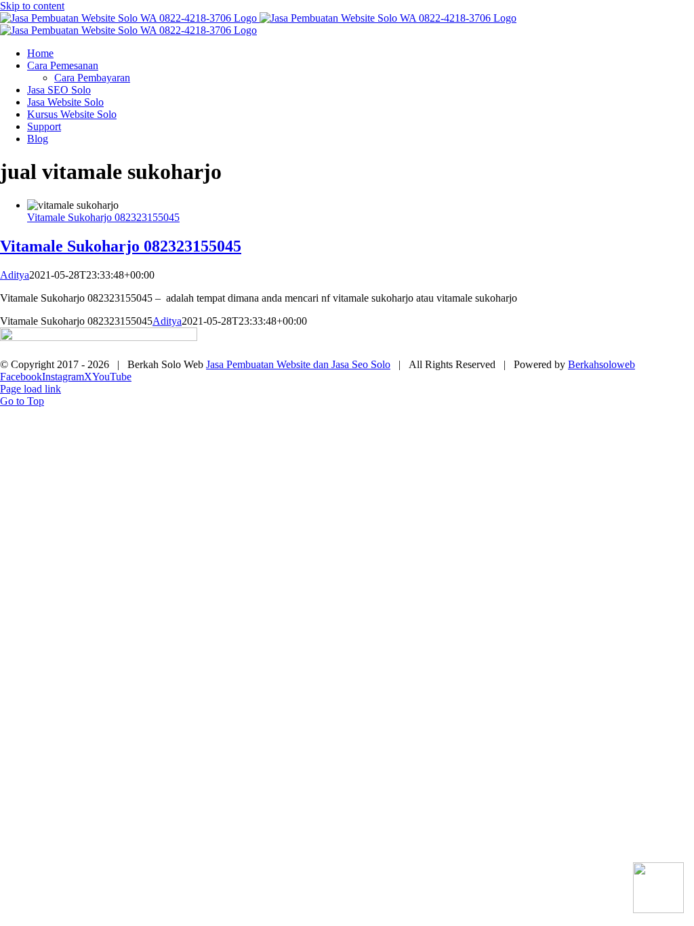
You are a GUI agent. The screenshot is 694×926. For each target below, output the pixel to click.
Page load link (30, 389)
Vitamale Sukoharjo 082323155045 (103, 217)
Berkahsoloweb (601, 364)
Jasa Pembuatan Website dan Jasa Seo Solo (298, 364)
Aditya (14, 275)
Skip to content (32, 6)
